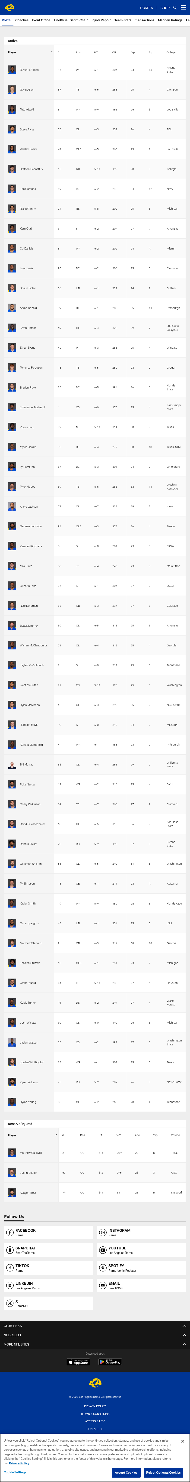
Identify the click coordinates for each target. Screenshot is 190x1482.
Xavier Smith (28, 903)
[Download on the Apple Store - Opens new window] (78, 1362)
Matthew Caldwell (31, 1152)
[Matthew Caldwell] (12, 1152)
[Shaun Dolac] (12, 288)
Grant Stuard (28, 982)
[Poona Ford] (12, 427)
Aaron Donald (28, 307)
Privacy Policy (95, 1406)
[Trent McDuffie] (12, 685)
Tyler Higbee (27, 486)
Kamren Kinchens (31, 546)
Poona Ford (27, 427)
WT (114, 52)
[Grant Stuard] (12, 983)
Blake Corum (28, 208)
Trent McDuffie (29, 685)
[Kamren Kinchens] (12, 546)
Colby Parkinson (30, 804)
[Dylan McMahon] (12, 705)
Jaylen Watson (29, 1042)
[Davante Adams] (12, 69)
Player (12, 52)
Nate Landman (29, 605)
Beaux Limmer (29, 625)
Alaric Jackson (29, 506)
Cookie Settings (15, 1472)
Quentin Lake (28, 585)
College (171, 52)
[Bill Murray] (12, 764)
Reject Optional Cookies (163, 1472)
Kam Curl (26, 228)
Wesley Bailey (28, 149)
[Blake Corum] (12, 208)
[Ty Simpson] (12, 883)
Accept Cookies (126, 1472)
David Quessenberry (32, 824)
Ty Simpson (27, 883)
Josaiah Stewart (30, 962)
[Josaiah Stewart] (12, 963)
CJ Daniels (26, 248)
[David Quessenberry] (12, 824)
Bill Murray (26, 764)
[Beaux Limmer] (12, 625)
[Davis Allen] (12, 89)
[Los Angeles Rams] (95, 1383)
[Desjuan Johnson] (12, 526)
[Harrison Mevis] (12, 724)
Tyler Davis (26, 268)
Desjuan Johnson (31, 526)
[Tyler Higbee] (12, 486)
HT (96, 52)
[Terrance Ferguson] (12, 367)
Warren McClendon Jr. (34, 645)
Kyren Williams (29, 1082)
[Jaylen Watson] (12, 1042)
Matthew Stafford (30, 943)
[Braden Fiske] (12, 387)
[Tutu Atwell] (12, 109)
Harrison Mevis (29, 724)
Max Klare (26, 566)
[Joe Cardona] (12, 189)
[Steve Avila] (12, 129)
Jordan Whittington (32, 1062)
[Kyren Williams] (12, 1082)
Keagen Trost (28, 1192)
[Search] (175, 7)
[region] (95, 1458)
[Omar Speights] (12, 923)
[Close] (182, 1441)
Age (132, 52)
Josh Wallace (28, 1022)
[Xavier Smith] (12, 903)
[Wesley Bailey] (12, 149)
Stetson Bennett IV (31, 169)
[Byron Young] (12, 1102)
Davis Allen (27, 89)
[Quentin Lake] (12, 585)
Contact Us (95, 1428)
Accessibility (95, 1421)
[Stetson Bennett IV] (12, 169)
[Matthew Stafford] (12, 943)
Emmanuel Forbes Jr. (33, 407)
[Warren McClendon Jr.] (12, 645)
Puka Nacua (27, 784)
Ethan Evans (27, 347)
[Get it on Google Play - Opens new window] (110, 1364)
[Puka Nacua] (12, 784)
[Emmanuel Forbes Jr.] (12, 407)
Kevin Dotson (28, 327)
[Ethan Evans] (12, 347)
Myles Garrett (28, 446)
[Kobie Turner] (12, 1002)
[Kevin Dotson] (12, 328)
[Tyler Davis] (12, 268)
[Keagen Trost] (12, 1192)
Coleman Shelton (31, 863)
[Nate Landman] (12, 605)
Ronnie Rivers (28, 843)
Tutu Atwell (27, 109)
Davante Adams (29, 69)
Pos (78, 52)
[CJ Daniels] (12, 248)
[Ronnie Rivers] (12, 844)
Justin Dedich (28, 1172)
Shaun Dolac (28, 288)
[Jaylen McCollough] (12, 665)
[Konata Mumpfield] (12, 744)
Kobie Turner (28, 1002)
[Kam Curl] (12, 228)
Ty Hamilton (27, 466)
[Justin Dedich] (12, 1172)
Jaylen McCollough (32, 665)
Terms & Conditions (95, 1413)
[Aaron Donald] (12, 308)
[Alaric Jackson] (12, 506)
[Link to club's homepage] (9, 5)
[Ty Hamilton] (12, 466)
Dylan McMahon (30, 705)
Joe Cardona (28, 188)
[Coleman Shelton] (12, 863)
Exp (151, 52)
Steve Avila (27, 129)
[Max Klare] (12, 566)
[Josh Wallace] (12, 1022)
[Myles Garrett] (12, 447)
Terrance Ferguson (31, 367)
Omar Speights (29, 923)
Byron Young (28, 1101)
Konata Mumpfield (31, 744)
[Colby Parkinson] (12, 804)
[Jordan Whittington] (12, 1062)
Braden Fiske (28, 387)
